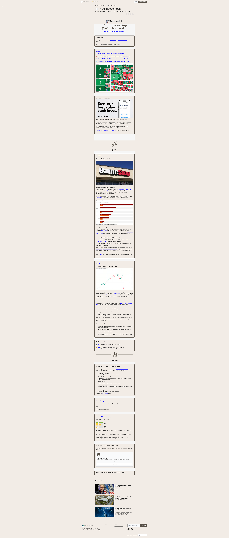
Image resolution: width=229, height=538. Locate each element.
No (97, 407)
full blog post (105, 393)
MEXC (99, 344)
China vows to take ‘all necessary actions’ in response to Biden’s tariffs (114, 56)
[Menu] (148, 1)
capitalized (101, 254)
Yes (97, 406)
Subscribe (115, 464)
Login (136, 1)
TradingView (100, 345)
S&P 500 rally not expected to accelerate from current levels (111, 53)
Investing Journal (98, 5)
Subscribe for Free (142, 1)
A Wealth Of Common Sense (122, 369)
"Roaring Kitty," (99, 197)
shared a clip (104, 230)
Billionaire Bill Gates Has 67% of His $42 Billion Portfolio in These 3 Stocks (114, 58)
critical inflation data (122, 40)
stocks (114, 40)
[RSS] (131, 529)
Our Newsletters (115, 31)
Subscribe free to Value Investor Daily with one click (107, 130)
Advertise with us (107, 31)
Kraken (99, 348)
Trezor (99, 347)
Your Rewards (122, 31)
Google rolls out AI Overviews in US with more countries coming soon (113, 61)
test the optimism (116, 293)
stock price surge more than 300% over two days (106, 249)
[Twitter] (128, 529)
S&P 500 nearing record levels (112, 294)
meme (111, 40)
